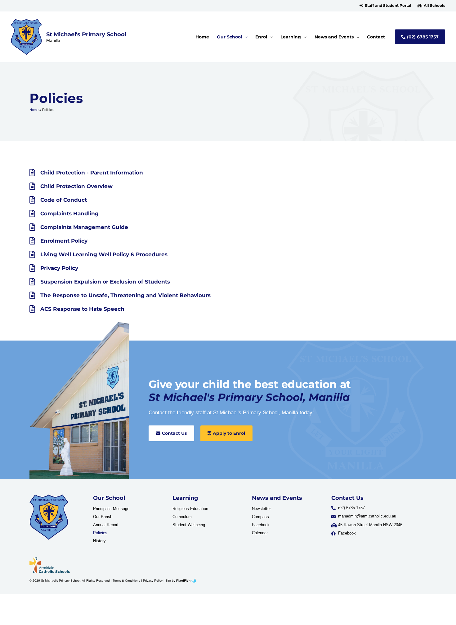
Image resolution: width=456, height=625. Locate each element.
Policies (100, 532)
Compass (260, 516)
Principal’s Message (111, 508)
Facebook (261, 524)
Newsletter (261, 508)
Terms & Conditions (126, 580)
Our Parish (102, 516)
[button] (385, 5)
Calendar (260, 532)
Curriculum (182, 516)
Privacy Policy (153, 580)
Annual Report (105, 524)
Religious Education (190, 508)
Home (33, 110)
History (99, 541)
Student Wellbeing (188, 524)
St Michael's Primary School (86, 34)
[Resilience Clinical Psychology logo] (48, 517)
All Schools (434, 5)
